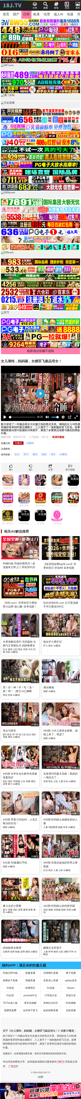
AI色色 (10, 987)
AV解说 (18, 443)
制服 (50, 909)
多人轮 (22, 734)
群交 (9, 734)
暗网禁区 (30, 987)
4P (17, 734)
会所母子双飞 (30, 1010)
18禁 (40, 1076)
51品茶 (10, 995)
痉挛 (65, 827)
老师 (12, 951)
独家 (45, 691)
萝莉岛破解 (30, 1002)
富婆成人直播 (50, 980)
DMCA (60, 1061)
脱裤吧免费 (10, 1010)
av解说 (30, 443)
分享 (50, 469)
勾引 (30, 649)
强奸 (33, 734)
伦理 (47, 14)
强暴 (5, 737)
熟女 (20, 649)
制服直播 (30, 980)
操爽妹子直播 (10, 980)
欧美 (36, 14)
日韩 (26, 14)
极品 (35, 454)
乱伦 (17, 454)
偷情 (10, 649)
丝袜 (10, 695)
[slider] (22, 417)
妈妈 (44, 454)
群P (5, 734)
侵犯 (33, 781)
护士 (45, 645)
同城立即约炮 (10, 973)
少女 (23, 781)
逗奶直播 (71, 1010)
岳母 (25, 649)
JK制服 (16, 781)
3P (13, 734)
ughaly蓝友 (71, 980)
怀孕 (50, 951)
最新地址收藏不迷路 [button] (40, 350)
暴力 (10, 784)
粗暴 (30, 909)
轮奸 (5, 781)
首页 (6, 14)
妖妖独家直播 (50, 1010)
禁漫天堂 (71, 995)
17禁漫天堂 (50, 995)
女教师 (6, 951)
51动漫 (50, 987)
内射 (8, 652)
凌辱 (5, 784)
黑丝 (5, 695)
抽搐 (60, 827)
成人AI (58, 14)
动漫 (70, 14)
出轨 (61, 951)
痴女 (50, 645)
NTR (71, 951)
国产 (16, 14)
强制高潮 (52, 827)
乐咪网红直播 (50, 973)
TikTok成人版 (10, 1002)
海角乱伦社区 (50, 1002)
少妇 (15, 649)
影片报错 (70, 469)
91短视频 (71, 1002)
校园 (63, 909)
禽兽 (10, 737)
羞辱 (25, 909)
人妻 (61, 781)
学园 (68, 909)
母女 (53, 454)
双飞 (26, 454)
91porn (70, 987)
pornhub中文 (30, 995)
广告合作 (13, 1066)
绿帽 (66, 951)
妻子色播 (71, 973)
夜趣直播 (30, 973)
